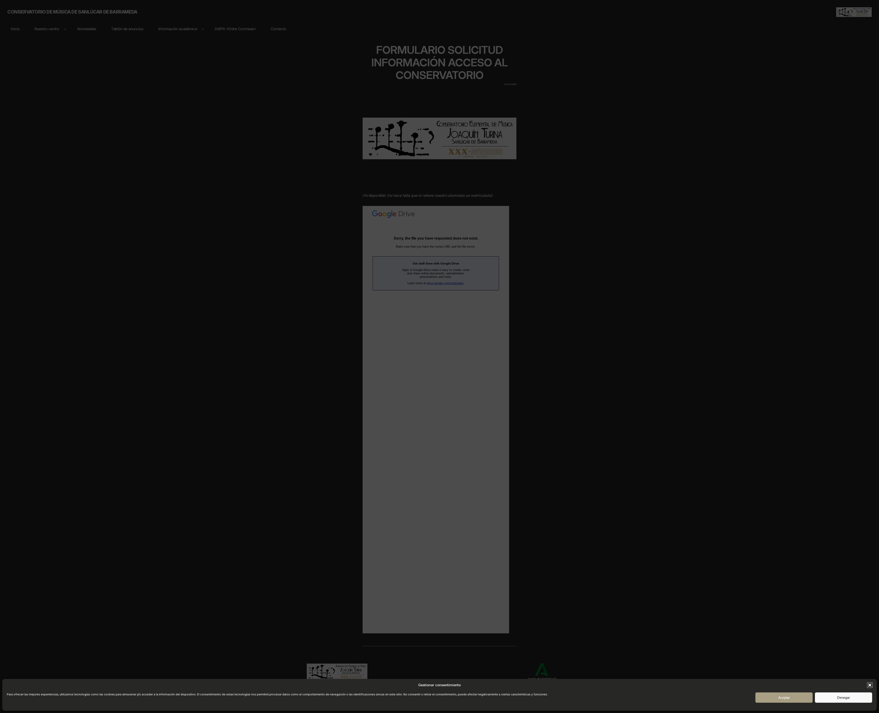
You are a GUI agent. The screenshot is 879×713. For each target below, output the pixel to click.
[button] (870, 685)
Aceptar (784, 697)
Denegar (843, 697)
